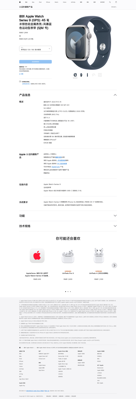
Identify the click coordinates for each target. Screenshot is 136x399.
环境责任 (99, 356)
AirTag (21, 374)
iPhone (21, 361)
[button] (110, 2)
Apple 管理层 (100, 370)
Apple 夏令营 (61, 361)
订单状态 (60, 374)
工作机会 (99, 373)
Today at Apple (62, 358)
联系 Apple (100, 383)
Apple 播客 (42, 367)
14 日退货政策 (62, 163)
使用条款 (55, 396)
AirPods (21, 369)
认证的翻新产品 (26, 7)
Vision (21, 366)
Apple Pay (22, 385)
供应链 (99, 361)
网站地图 (73, 396)
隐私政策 (48, 396)
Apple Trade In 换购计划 (64, 369)
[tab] (75, 75)
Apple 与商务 (81, 353)
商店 (20, 353)
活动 (98, 380)
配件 (20, 376)
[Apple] (20, 347)
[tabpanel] (88, 42)
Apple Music (42, 365)
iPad (20, 358)
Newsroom (100, 367)
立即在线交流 (26, 84)
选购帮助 (60, 376)
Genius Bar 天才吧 (63, 356)
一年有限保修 (61, 160)
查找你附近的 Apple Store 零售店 (35, 390)
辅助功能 (99, 353)
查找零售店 (61, 353)
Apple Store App (63, 364)
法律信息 (67, 396)
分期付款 (60, 371)
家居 (20, 371)
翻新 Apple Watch (29, 347)
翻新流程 (59, 157)
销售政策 (61, 396)
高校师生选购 (81, 365)
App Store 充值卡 (24, 379)
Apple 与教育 (81, 362)
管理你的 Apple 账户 (44, 353)
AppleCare (56, 167)
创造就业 (99, 375)
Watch (21, 364)
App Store (41, 370)
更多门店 (47, 390)
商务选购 (80, 356)
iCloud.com (42, 358)
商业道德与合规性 (101, 378)
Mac (20, 356)
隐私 (98, 358)
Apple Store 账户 (43, 356)
